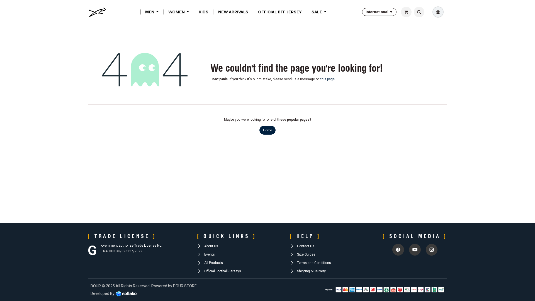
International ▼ (379, 12)
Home (267, 130)
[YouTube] (415, 250)
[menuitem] (152, 12)
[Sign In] (438, 12)
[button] (419, 12)
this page (327, 79)
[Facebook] (398, 250)
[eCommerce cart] (406, 12)
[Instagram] (431, 250)
